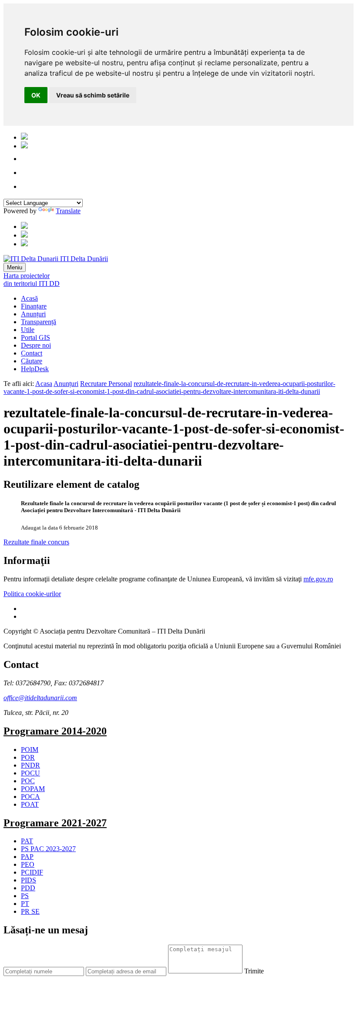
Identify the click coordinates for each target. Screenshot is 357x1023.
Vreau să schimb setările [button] (92, 95)
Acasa (43, 383)
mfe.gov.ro (318, 579)
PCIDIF (32, 872)
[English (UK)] (24, 146)
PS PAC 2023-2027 (48, 848)
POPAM (33, 788)
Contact (31, 353)
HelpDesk (35, 368)
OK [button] (35, 95)
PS (25, 895)
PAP (27, 856)
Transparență (38, 321)
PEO (27, 864)
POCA (30, 796)
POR (28, 757)
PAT (27, 841)
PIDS (28, 880)
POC (28, 781)
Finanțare (34, 306)
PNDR (30, 765)
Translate (68, 211)
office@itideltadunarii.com (40, 697)
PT (25, 903)
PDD (28, 888)
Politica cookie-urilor (32, 593)
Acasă (29, 298)
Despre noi (36, 345)
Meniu (14, 267)
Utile (27, 329)
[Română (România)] (24, 137)
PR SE (30, 911)
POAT (30, 804)
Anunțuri (33, 314)
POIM (29, 749)
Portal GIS (35, 337)
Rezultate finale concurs (36, 542)
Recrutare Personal (106, 383)
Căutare (31, 361)
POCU (30, 773)
